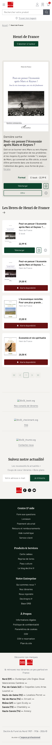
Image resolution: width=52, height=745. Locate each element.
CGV (26, 634)
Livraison (26, 519)
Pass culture (26, 563)
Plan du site (26, 643)
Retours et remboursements (26, 528)
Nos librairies (26, 589)
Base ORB (26, 603)
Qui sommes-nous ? (26, 584)
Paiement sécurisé (26, 523)
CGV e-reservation (26, 638)
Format (22, 177)
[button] (26, 158)
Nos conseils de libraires (26, 405)
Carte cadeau (26, 554)
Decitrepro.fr (26, 598)
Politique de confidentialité (26, 624)
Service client (26, 537)
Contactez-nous (26, 445)
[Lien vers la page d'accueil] (10, 4)
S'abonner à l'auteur (26, 44)
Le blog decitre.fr (26, 568)
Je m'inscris (39, 478)
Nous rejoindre (26, 594)
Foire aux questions (26, 514)
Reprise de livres (26, 558)
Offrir (22, 193)
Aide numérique (26, 533)
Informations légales (26, 619)
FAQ (26, 425)
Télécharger (23, 186)
